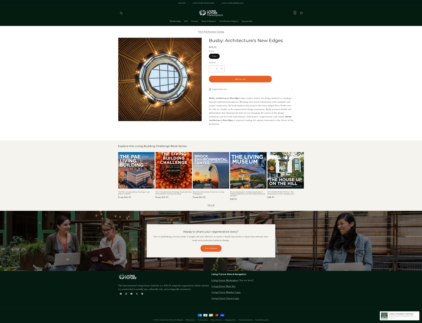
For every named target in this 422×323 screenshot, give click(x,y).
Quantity (212, 62)
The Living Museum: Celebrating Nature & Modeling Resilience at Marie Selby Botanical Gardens (247, 194)
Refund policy (190, 320)
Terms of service (216, 320)
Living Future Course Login (225, 298)
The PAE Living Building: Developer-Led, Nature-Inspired (134, 193)
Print (214, 56)
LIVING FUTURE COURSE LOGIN (204, 3)
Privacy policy (203, 320)
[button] (121, 13)
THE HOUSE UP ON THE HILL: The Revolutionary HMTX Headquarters (280, 193)
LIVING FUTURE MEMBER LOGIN (233, 3)
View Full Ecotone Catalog (211, 31)
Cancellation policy (262, 320)
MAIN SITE (181, 3)
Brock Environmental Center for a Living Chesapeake (208, 193)
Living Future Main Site (223, 286)
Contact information (245, 320)
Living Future (164, 320)
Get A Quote (211, 248)
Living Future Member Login (226, 292)
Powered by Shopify (176, 320)
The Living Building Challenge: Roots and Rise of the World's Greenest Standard (174, 193)
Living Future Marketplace (224, 280)
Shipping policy (230, 320)
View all (211, 205)
